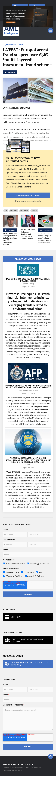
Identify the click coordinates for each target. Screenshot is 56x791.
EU (4, 45)
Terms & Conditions (33, 767)
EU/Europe (11, 45)
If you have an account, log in (28, 201)
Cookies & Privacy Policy (13, 767)
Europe (13, 211)
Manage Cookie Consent (13, 770)
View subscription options (28, 195)
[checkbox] (28, 564)
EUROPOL (24, 211)
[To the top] (50, 756)
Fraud (21, 45)
